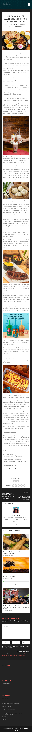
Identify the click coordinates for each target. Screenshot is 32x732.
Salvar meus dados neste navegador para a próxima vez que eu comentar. (16, 647)
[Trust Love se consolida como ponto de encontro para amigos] (16, 565)
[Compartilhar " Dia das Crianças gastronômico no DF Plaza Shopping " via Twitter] (17, 481)
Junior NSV (26, 728)
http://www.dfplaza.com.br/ (10, 468)
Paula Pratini (14, 24)
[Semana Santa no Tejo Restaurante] (16, 581)
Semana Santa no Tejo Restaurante (13, 584)
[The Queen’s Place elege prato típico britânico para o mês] (16, 542)
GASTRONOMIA (13, 26)
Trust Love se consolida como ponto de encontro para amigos (14, 575)
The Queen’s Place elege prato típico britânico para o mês (13, 552)
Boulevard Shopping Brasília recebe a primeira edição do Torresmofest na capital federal (16, 607)
